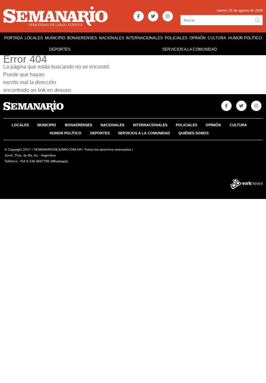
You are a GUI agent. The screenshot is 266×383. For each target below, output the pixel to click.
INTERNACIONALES (144, 38)
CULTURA (217, 38)
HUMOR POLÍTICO (245, 38)
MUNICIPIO (55, 38)
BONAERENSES (82, 38)
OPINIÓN (197, 38)
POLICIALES (176, 38)
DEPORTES (59, 49)
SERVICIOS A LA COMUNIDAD (189, 49)
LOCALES (34, 38)
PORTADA (13, 38)
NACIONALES (111, 38)
